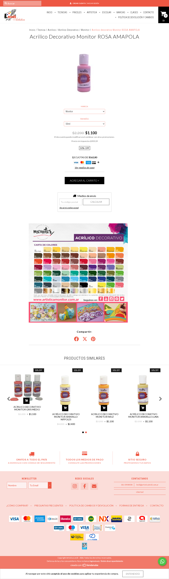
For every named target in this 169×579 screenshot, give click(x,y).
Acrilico (52, 30)
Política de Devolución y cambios (136, 17)
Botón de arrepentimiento (112, 561)
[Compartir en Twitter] (85, 339)
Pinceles (77, 12)
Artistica (91, 12)
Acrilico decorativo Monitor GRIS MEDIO (27, 408)
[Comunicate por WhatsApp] (162, 561)
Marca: (84, 106)
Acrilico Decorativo (68, 30)
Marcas (120, 12)
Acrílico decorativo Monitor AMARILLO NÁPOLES (66, 417)
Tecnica (41, 30)
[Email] (94, 486)
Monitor (85, 30)
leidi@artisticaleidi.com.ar (147, 485)
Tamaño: (84, 119)
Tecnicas (62, 12)
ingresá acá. (95, 561)
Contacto (148, 12)
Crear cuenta (79, 3)
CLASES (134, 12)
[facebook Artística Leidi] (84, 486)
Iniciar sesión (93, 3)
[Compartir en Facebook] (76, 339)
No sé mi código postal (69, 208)
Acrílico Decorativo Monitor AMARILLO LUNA (143, 415)
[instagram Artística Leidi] (75, 486)
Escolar (106, 12)
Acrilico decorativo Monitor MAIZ (104, 415)
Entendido (133, 573)
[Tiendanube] (84, 566)
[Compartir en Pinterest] (93, 339)
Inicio (49, 12)
